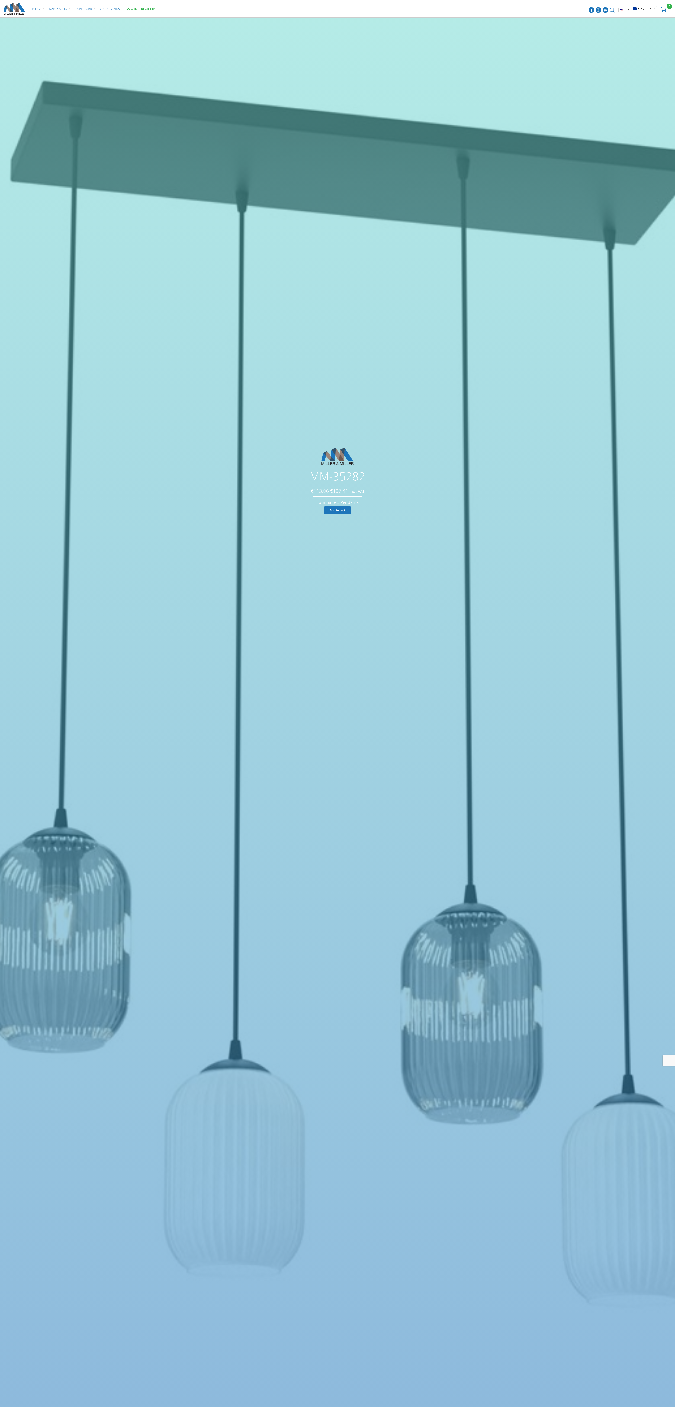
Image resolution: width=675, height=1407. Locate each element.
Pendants (349, 502)
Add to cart (337, 510)
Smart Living (110, 9)
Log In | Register (141, 9)
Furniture (83, 9)
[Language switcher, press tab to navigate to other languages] (624, 10)
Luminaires (58, 9)
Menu (36, 9)
